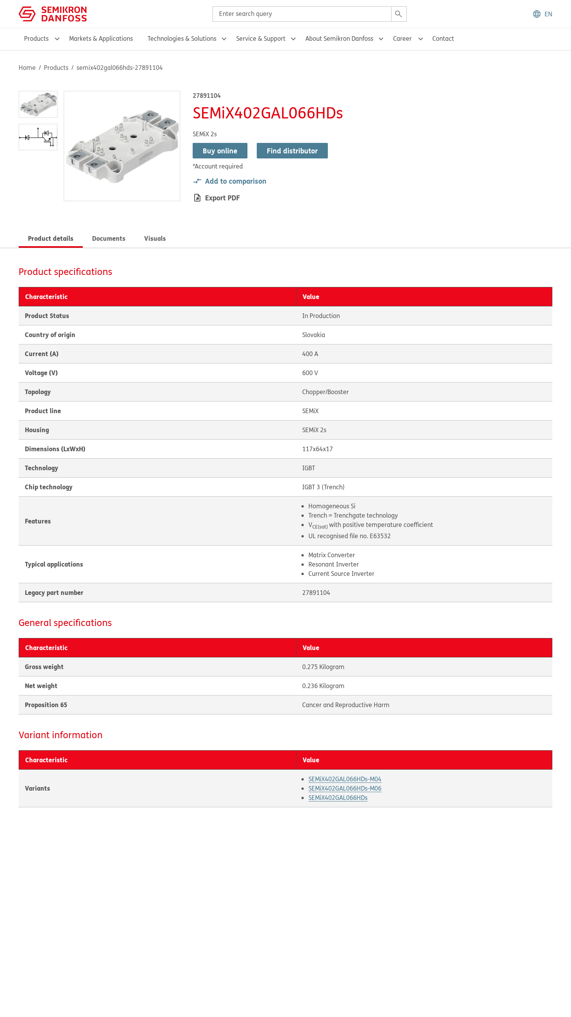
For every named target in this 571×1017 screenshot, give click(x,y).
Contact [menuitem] (443, 38)
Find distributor (292, 151)
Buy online (220, 151)
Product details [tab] (50, 238)
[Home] (53, 13)
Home (27, 67)
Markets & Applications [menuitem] (101, 38)
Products (56, 67)
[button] (542, 14)
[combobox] (309, 14)
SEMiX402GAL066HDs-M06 (344, 788)
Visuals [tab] (155, 238)
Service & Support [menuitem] (261, 38)
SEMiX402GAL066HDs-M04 (344, 779)
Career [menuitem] (402, 38)
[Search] (398, 14)
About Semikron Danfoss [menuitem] (339, 38)
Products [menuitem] (36, 38)
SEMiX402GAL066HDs (337, 797)
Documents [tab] (108, 238)
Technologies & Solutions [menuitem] (182, 38)
